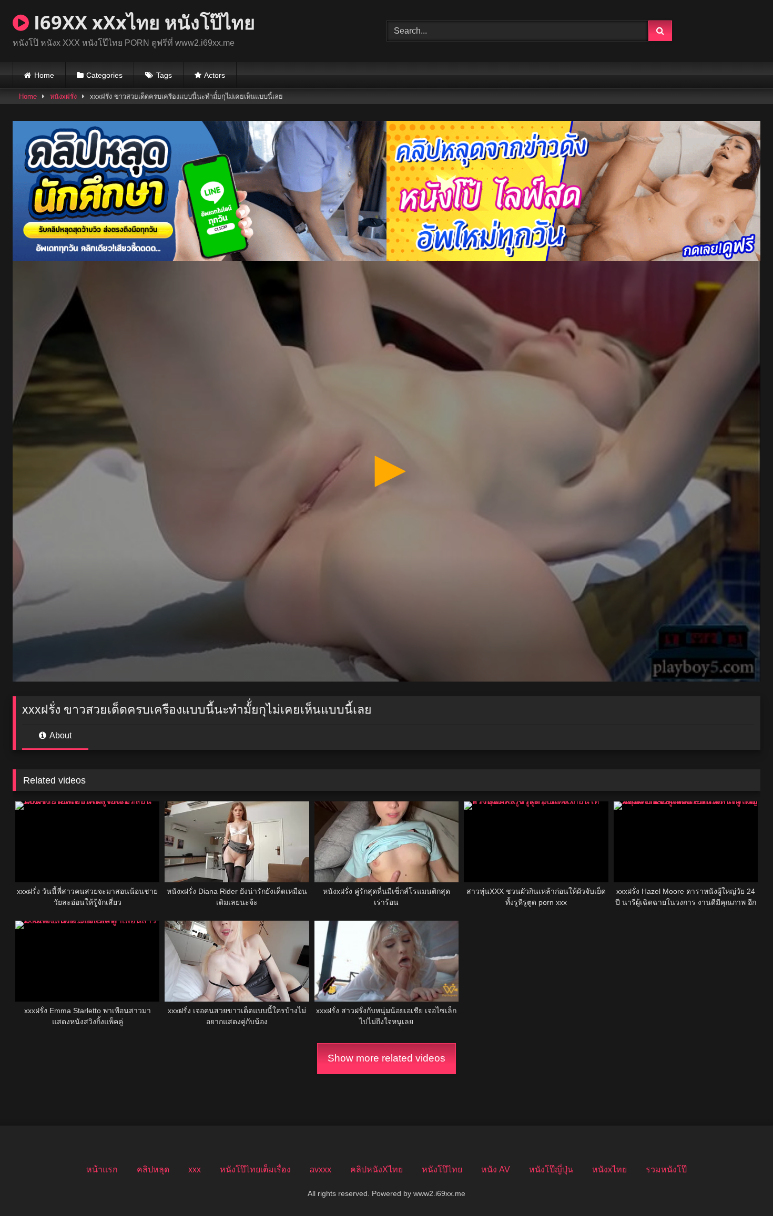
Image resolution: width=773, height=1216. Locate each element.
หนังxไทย (609, 1169)
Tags (164, 75)
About (60, 735)
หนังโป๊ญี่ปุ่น (551, 1169)
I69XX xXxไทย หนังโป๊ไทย (142, 22)
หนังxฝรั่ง (63, 96)
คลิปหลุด (153, 1169)
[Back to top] (740, 1184)
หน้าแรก (102, 1169)
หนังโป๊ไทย (442, 1169)
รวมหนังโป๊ (666, 1169)
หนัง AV (495, 1169)
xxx (194, 1169)
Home (44, 75)
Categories (104, 75)
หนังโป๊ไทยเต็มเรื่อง (255, 1169)
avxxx (320, 1169)
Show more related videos (386, 1058)
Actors (214, 75)
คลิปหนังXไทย (376, 1169)
